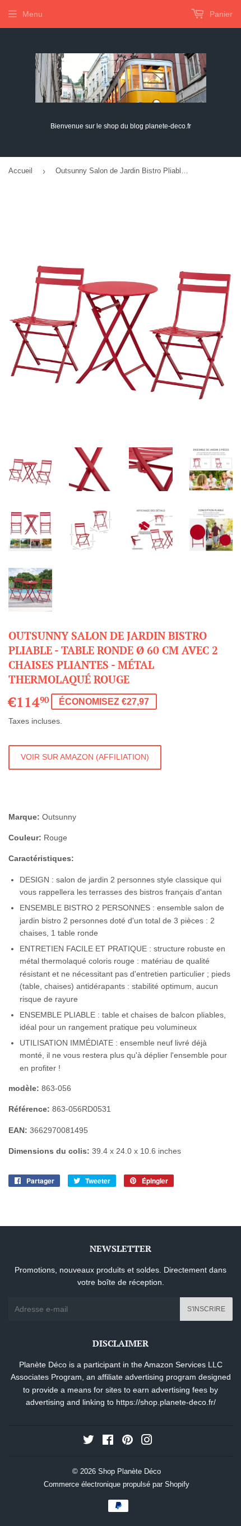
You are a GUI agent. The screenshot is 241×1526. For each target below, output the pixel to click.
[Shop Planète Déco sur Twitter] (88, 1441)
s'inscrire (206, 1309)
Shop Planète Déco (129, 1471)
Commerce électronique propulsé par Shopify (116, 1484)
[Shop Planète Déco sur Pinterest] (127, 1441)
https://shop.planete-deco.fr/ (166, 1402)
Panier (220, 14)
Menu (32, 14)
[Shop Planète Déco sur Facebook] (108, 1441)
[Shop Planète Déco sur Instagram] (146, 1441)
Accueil (20, 171)
